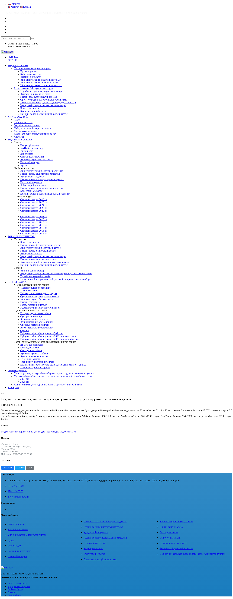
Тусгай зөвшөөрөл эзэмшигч (35, 287)
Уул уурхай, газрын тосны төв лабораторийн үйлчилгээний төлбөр (56, 273)
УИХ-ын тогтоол (23, 122)
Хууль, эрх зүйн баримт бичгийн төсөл (35, 133)
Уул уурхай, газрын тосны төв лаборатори (43, 105)
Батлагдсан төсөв (29, 347)
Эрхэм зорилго (28, 71)
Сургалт (24, 330)
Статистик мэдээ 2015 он (33, 233)
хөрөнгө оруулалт (17, 370)
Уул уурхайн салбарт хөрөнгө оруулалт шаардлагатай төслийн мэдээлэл (53, 376)
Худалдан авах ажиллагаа (34, 356)
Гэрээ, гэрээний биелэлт (33, 304)
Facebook (8, 468)
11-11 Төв (13, 57)
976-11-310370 (15, 491)
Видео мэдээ (45, 431)
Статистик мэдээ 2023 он (33, 208)
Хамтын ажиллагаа (30, 77)
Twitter (20, 468)
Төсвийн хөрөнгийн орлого (35, 367)
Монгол (15, 6)
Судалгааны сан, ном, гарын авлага (39, 296)
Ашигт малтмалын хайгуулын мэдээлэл (41, 171)
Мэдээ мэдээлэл (10, 431)
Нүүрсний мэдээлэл (31, 182)
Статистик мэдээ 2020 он (33, 219)
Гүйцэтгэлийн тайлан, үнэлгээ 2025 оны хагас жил (48, 336)
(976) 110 (12, 60)
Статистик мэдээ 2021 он (33, 216)
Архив (23, 165)
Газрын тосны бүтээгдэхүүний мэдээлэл (42, 179)
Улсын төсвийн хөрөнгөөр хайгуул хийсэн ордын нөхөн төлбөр (55, 279)
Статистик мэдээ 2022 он (33, 210)
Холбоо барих (15, 595)
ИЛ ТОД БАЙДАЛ (18, 282)
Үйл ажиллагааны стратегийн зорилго (41, 85)
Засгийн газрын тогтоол (27, 125)
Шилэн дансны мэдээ (31, 344)
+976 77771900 (16, 486)
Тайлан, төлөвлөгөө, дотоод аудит (38, 293)
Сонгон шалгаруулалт (32, 156)
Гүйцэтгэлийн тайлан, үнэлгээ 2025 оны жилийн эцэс (49, 339)
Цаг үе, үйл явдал (29, 145)
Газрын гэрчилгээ (30, 302)
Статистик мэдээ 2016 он (33, 230)
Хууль (17, 119)
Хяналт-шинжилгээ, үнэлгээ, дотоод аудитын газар (48, 102)
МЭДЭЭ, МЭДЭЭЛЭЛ (20, 139)
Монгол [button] (15, 4)
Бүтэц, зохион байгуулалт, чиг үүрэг (33, 88)
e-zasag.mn (13, 387)
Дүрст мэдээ (26, 153)
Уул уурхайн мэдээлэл (32, 176)
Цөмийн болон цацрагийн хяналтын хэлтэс (44, 114)
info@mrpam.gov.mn (18, 496)
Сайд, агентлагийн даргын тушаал (32, 128)
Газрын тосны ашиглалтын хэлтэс (38, 259)
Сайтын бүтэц (15, 589)
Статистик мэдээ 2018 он (33, 225)
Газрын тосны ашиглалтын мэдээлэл (40, 173)
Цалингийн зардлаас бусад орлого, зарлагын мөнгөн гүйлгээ (53, 364)
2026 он (24, 381)
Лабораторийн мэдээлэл (33, 185)
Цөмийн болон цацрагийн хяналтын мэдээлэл (45, 193)
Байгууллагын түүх (30, 74)
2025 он (24, 379)
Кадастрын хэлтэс (30, 108)
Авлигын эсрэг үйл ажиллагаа (36, 159)
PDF (30, 468)
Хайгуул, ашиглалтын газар (35, 94)
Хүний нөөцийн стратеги (34, 319)
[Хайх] (32, 38)
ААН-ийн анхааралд (31, 148)
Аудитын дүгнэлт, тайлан (34, 353)
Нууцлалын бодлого (19, 586)
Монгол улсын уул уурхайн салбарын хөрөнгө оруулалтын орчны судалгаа (54, 373)
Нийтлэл (71, 431)
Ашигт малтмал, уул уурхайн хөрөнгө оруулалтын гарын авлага (49, 384)
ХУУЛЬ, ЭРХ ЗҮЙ (18, 116)
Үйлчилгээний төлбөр (32, 270)
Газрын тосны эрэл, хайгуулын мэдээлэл (42, 188)
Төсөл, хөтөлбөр (29, 290)
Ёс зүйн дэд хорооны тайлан (35, 313)
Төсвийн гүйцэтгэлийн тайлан (37, 361)
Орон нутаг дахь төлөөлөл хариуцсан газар (43, 99)
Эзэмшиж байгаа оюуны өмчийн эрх (40, 307)
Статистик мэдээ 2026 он (33, 199)
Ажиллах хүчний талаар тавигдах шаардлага (44, 262)
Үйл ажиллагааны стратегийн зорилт (40, 79)
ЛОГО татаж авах (17, 583)
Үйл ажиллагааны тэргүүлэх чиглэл (39, 82)
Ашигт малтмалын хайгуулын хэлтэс (40, 247)
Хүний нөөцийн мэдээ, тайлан (36, 322)
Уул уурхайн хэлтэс (31, 253)
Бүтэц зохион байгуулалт (34, 111)
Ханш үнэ (32, 431)
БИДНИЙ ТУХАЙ (18, 65)
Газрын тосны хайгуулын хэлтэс (37, 250)
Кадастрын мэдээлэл (31, 190)
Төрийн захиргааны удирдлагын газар (41, 91)
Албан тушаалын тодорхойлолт (37, 327)
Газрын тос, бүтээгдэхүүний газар (38, 96)
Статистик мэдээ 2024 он (33, 205)
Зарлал (23, 431)
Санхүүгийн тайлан (31, 350)
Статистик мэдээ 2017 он (33, 228)
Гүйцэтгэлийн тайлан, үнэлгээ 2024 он (41, 333)
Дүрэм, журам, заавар (25, 131)
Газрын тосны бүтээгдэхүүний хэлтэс (40, 245)
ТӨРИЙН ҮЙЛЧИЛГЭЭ (21, 236)
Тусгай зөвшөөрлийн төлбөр (35, 276)
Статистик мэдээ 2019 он (33, 222)
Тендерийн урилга (30, 359)
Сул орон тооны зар (31, 316)
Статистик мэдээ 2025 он (33, 202)
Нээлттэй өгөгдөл (29, 162)
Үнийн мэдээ (27, 151)
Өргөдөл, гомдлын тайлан (34, 324)
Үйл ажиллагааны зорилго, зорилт (32, 68)
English (27, 6)
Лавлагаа (19, 136)
